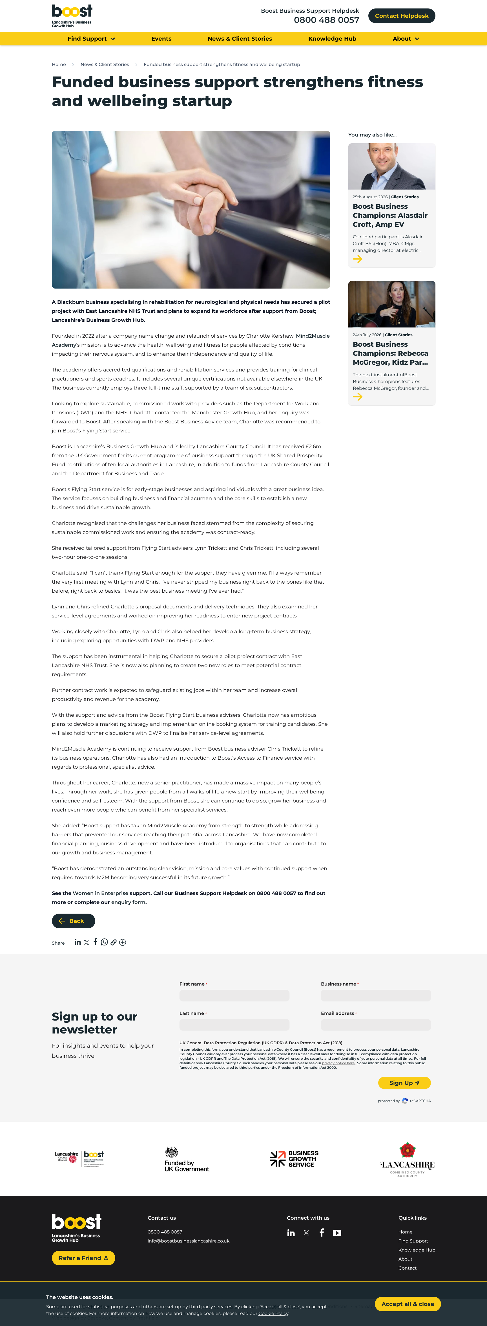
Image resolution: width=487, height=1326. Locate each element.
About (406, 1259)
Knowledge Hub (417, 1250)
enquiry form (127, 902)
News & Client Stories (105, 64)
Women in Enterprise (100, 893)
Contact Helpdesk (402, 15)
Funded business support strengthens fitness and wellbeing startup (222, 64)
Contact (408, 1268)
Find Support (413, 1241)
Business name (340, 984)
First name (193, 984)
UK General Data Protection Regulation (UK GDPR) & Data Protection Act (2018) (261, 1042)
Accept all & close (408, 1304)
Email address (339, 1013)
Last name (193, 1013)
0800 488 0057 (326, 20)
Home (59, 64)
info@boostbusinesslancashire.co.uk (189, 1241)
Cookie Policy (273, 1313)
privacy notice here (338, 1063)
